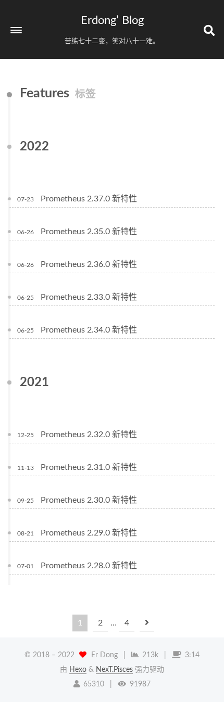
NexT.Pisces (114, 669)
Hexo (77, 669)
